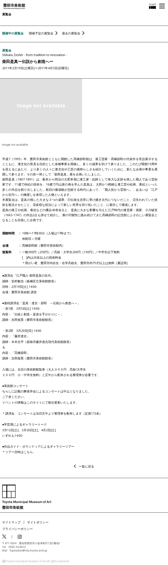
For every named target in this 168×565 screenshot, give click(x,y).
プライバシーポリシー (17, 529)
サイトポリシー (38, 522)
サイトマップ (11, 522)
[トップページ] (14, 6)
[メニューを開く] (162, 6)
